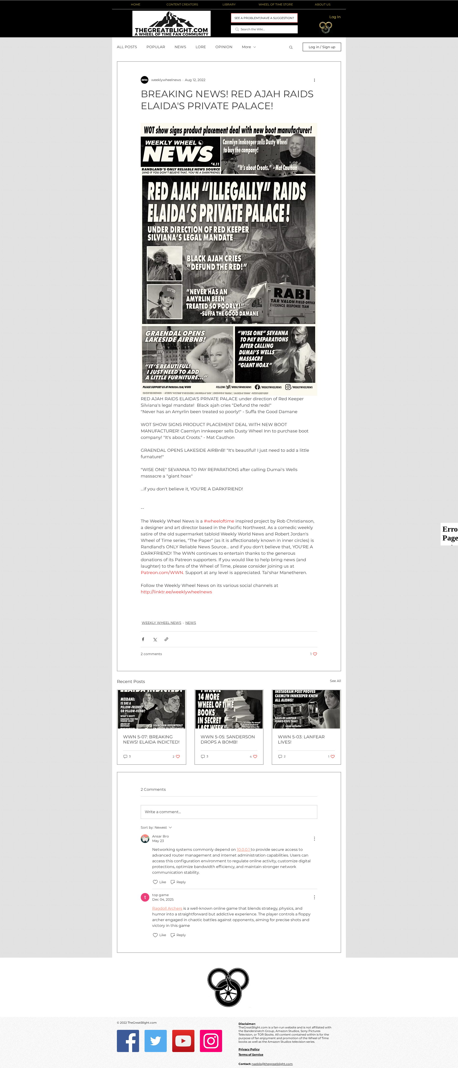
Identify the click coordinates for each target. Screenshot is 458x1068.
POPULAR (155, 47)
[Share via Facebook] (143, 639)
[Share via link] (166, 639)
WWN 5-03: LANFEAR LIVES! (301, 739)
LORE (201, 47)
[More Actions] (314, 839)
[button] (182, 4)
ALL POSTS (127, 47)
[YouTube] (183, 1041)
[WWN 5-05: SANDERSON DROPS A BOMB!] (229, 709)
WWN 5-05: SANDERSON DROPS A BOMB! (228, 739)
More (246, 47)
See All (335, 681)
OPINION (223, 47)
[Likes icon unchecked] (155, 882)
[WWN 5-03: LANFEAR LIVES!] (306, 709)
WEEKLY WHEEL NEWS (161, 623)
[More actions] (314, 80)
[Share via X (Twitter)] (154, 639)
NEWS (180, 47)
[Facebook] (128, 1041)
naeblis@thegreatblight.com (272, 1064)
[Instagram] (211, 1041)
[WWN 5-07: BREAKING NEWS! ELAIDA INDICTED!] (151, 709)
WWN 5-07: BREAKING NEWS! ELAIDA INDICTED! (151, 739)
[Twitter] (156, 1041)
